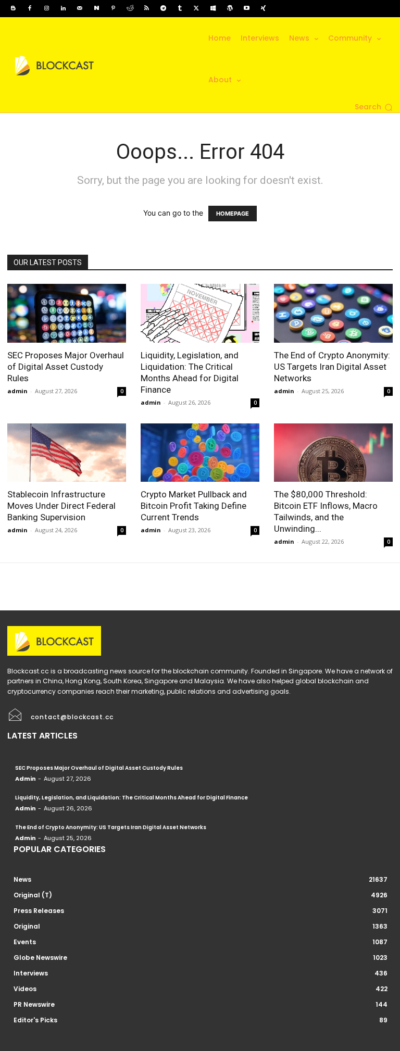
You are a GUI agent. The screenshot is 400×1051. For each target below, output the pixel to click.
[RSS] (146, 8)
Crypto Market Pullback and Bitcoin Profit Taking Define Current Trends (194, 505)
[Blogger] (13, 8)
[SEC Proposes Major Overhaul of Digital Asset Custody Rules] (66, 313)
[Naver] (96, 8)
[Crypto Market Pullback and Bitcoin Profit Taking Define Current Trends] (200, 452)
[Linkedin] (63, 8)
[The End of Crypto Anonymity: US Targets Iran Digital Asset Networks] (333, 313)
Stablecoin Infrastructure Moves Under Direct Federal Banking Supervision (61, 505)
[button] (374, 107)
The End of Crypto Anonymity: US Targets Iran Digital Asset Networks (332, 366)
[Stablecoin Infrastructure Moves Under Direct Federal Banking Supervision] (66, 452)
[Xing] (263, 8)
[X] (196, 8)
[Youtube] (246, 8)
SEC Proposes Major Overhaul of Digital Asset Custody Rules (65, 366)
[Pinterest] (113, 8)
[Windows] (213, 8)
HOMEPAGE (232, 213)
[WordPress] (229, 8)
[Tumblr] (179, 8)
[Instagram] (46, 8)
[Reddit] (129, 8)
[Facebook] (29, 8)
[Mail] (79, 8)
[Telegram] (163, 8)
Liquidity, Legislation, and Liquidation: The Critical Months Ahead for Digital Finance (131, 798)
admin (17, 391)
